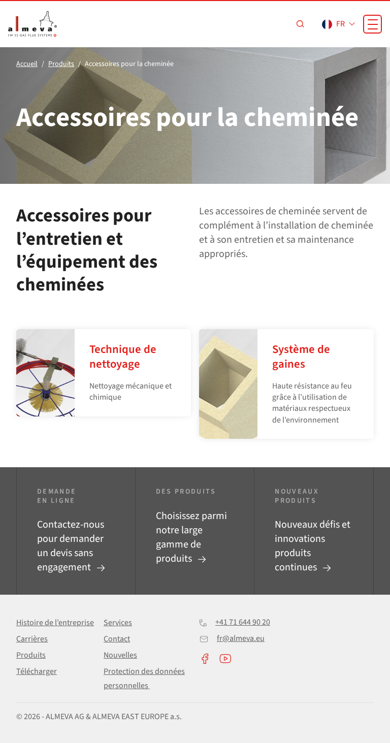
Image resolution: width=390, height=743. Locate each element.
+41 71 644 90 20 (242, 622)
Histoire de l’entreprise (55, 622)
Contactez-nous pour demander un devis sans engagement (70, 546)
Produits (31, 655)
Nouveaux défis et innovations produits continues (312, 546)
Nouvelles (120, 655)
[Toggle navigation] (372, 24)
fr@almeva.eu (241, 638)
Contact (117, 638)
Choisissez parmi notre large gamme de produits (191, 537)
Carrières (32, 638)
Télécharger (36, 671)
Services (118, 622)
